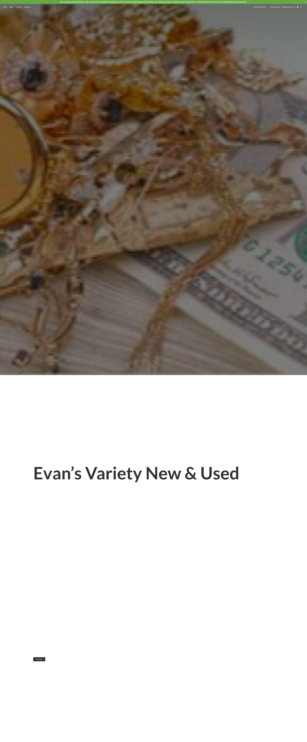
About (11, 7)
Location (19, 7)
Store (5, 7)
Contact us (27, 7)
